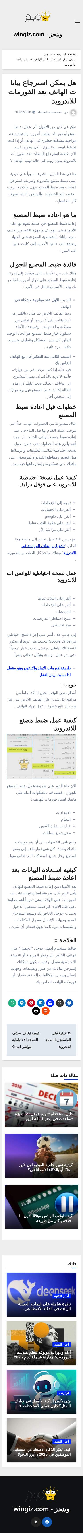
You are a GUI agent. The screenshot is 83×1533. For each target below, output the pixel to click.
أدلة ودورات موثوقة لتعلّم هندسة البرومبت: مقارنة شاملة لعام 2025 (42, 1355)
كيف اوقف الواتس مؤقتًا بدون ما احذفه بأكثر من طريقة (46, 1218)
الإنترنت (64, 1393)
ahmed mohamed (49, 112)
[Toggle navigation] (77, 22)
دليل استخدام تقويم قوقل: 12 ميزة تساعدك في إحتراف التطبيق (44, 1116)
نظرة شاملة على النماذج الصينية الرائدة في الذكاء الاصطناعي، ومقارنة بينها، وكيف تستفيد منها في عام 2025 (42, 1311)
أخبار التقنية (61, 1296)
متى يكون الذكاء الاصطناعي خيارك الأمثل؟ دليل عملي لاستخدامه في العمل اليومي (43, 1406)
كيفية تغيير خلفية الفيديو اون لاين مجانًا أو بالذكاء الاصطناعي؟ (46, 1167)
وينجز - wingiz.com (38, 34)
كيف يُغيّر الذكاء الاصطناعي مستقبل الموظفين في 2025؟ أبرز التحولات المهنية (42, 1454)
